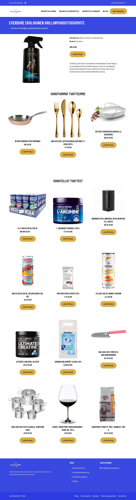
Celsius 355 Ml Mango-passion (108, 293)
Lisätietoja (78, 54)
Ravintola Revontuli (69, 11)
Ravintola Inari (48, 11)
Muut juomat (85, 38)
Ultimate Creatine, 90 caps (27, 361)
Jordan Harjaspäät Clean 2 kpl (68, 361)
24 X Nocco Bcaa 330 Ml (28, 228)
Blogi (105, 11)
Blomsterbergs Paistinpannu (27, 141)
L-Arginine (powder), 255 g (68, 228)
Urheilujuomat (97, 38)
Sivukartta (122, 496)
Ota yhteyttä (85, 496)
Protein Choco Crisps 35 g (68, 293)
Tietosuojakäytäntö (108, 496)
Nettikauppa (118, 11)
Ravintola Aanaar (91, 11)
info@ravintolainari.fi (118, 3)
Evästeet (95, 496)
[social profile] (25, 3)
